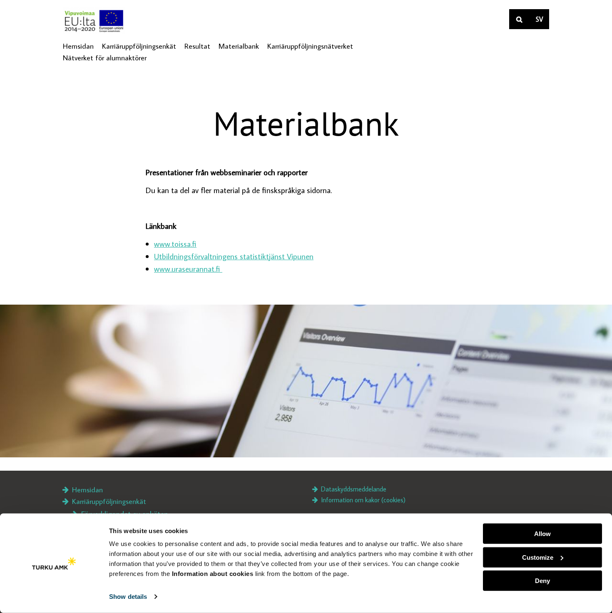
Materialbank (239, 46)
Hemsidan (78, 46)
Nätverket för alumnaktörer (105, 57)
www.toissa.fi (175, 243)
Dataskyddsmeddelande (352, 489)
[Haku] (519, 19)
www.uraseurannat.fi (188, 268)
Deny (542, 580)
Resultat (197, 46)
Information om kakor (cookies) (362, 500)
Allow (542, 533)
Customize (537, 557)
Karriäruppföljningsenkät (139, 46)
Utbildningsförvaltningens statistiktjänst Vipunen (233, 256)
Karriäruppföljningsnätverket (310, 46)
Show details (128, 596)
